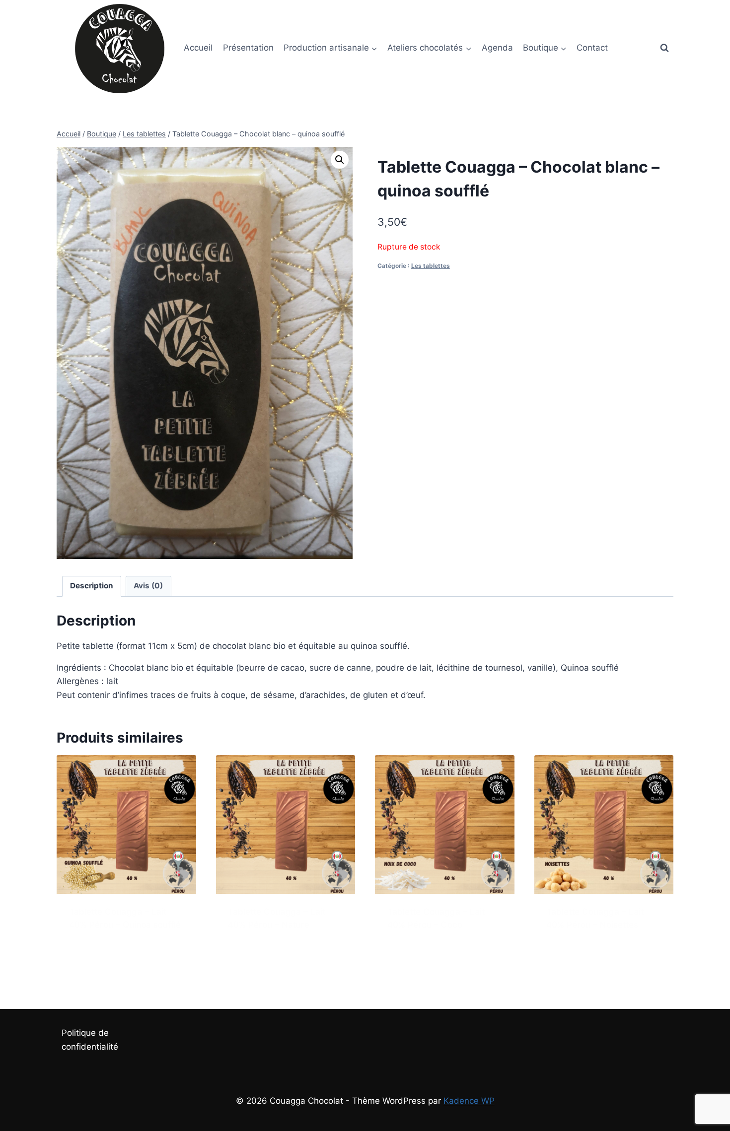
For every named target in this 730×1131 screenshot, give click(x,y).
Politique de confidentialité (90, 1039)
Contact (592, 48)
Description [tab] (91, 585)
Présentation (248, 48)
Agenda (497, 48)
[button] (340, 160)
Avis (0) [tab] (148, 585)
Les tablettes (430, 265)
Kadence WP (469, 1101)
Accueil (198, 48)
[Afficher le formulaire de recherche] (664, 48)
